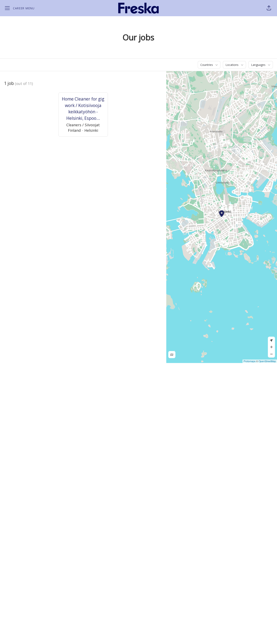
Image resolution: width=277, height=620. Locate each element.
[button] (269, 8)
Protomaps (250, 361)
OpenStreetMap (267, 361)
